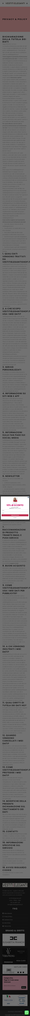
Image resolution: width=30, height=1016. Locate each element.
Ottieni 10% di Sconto (15, 515)
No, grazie (15, 517)
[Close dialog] (28, 497)
